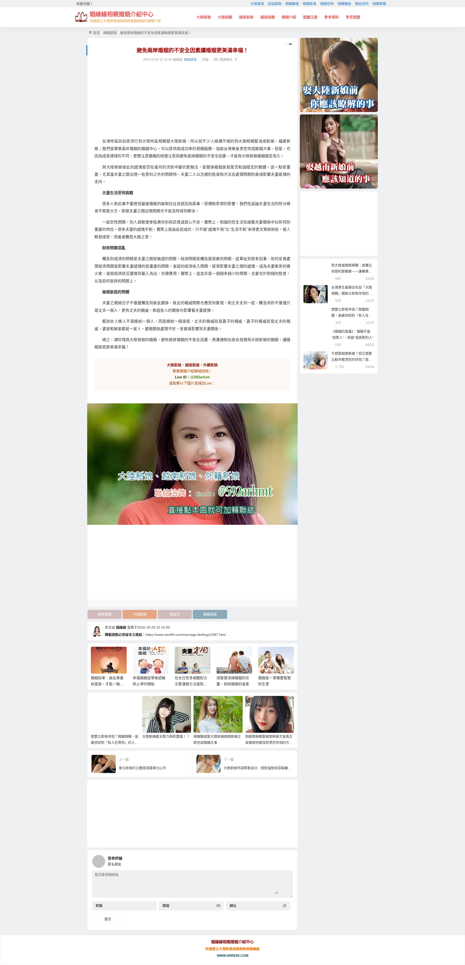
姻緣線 (121, 627)
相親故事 (309, 4)
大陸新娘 (203, 17)
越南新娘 (246, 17)
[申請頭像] (288, 860)
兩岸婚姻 (104, 614)
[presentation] (267, 654)
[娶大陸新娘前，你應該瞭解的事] (339, 75)
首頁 (96, 33)
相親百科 (327, 4)
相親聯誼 (292, 4)
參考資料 (331, 17)
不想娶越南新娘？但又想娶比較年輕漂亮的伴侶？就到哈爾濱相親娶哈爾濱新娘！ (351, 359)
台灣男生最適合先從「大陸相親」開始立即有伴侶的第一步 (351, 293)
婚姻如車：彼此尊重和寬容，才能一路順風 (107, 684)
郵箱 (166, 906)
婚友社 (175, 614)
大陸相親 (225, 17)
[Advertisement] (192, 100)
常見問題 (353, 17)
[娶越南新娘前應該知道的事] (339, 151)
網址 (233, 906)
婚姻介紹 (289, 17)
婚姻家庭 (210, 614)
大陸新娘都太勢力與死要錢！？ (166, 736)
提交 (107, 919)
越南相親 (267, 17)
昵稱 (99, 906)
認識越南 (274, 4)
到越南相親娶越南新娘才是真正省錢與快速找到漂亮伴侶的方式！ (269, 742)
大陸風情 (257, 4)
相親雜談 (344, 4)
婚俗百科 (362, 4)
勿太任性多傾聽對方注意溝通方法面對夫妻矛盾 (191, 684)
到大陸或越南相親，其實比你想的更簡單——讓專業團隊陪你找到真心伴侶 (351, 271)
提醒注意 (310, 17)
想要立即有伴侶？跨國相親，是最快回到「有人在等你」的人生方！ (114, 742)
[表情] (285, 893)
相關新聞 (379, 4)
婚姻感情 (110, 33)
